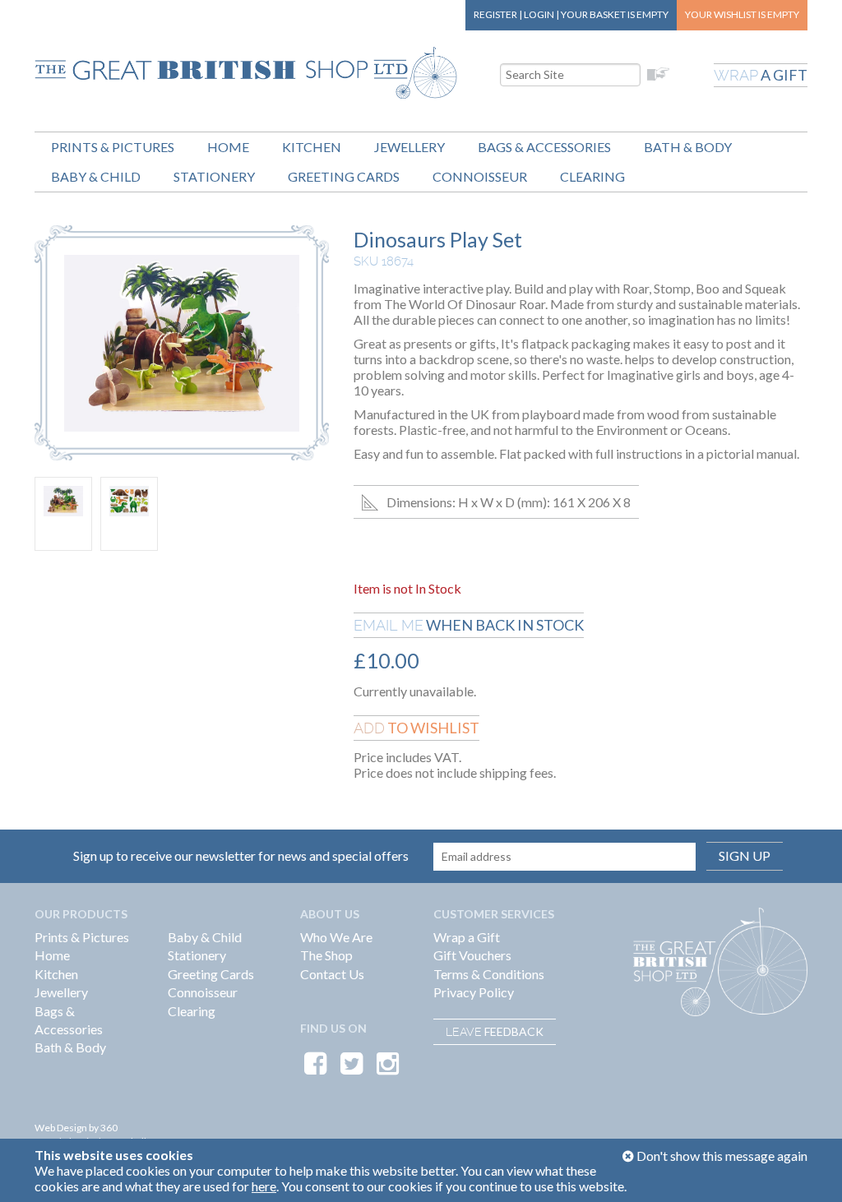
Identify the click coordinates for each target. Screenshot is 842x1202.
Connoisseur (480, 176)
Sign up (744, 855)
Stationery (214, 176)
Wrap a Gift (466, 937)
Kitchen (311, 147)
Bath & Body (688, 147)
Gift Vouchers (472, 955)
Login (539, 14)
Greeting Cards (344, 176)
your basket (615, 14)
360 (109, 1127)
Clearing (592, 176)
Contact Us (332, 974)
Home (228, 147)
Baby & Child (96, 176)
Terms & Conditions (488, 974)
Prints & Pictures (112, 147)
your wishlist (742, 14)
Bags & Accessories (544, 147)
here (264, 1186)
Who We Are (336, 937)
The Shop (326, 955)
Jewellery (409, 147)
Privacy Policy (473, 992)
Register (495, 14)
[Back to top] (809, 1169)
